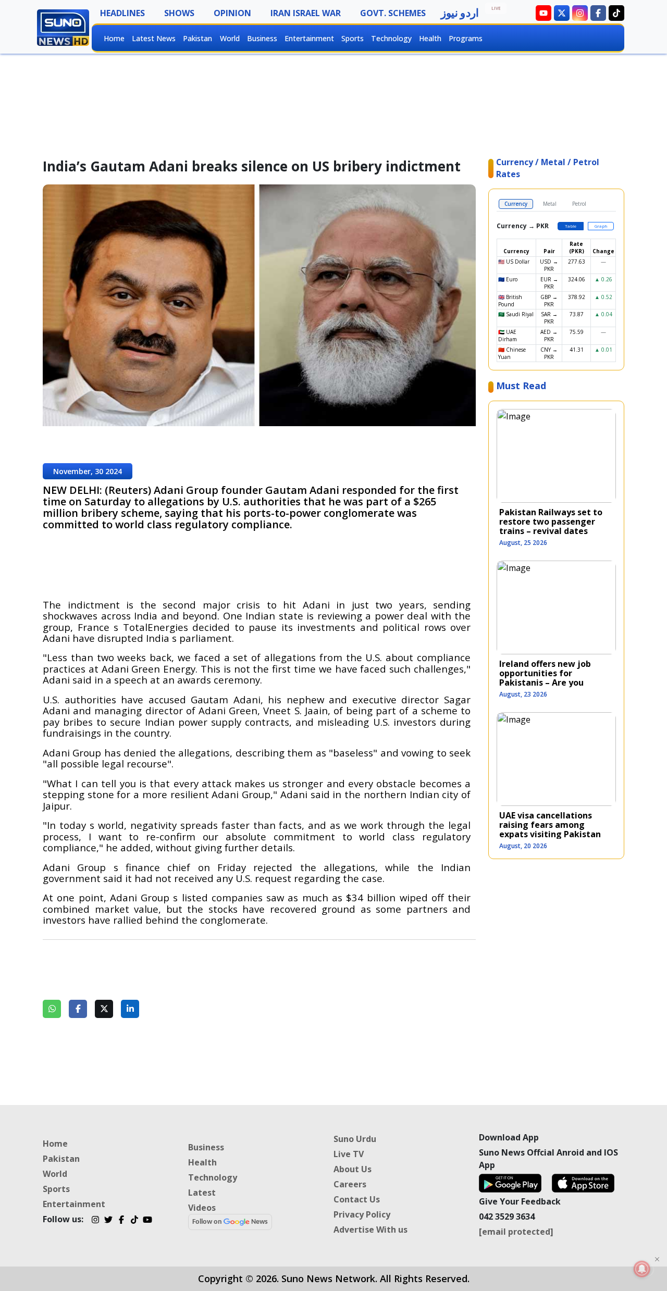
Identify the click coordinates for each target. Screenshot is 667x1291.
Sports (352, 38)
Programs (466, 38)
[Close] (657, 1259)
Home (114, 38)
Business (262, 38)
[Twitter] (108, 1220)
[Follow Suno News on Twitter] (562, 13)
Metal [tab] (550, 203)
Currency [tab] (515, 203)
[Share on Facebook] (78, 1009)
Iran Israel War (305, 13)
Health (430, 38)
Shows (179, 13)
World (230, 38)
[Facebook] (121, 1220)
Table (570, 226)
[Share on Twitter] (104, 1009)
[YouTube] (147, 1220)
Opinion (232, 13)
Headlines (122, 13)
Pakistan (197, 38)
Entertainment (309, 38)
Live (496, 8)
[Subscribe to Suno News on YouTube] (543, 13)
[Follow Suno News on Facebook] (598, 13)
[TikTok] (134, 1220)
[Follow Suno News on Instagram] (580, 13)
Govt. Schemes (393, 13)
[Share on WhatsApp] (52, 1009)
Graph (601, 226)
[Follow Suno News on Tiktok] (616, 13)
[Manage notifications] (641, 1268)
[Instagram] (95, 1220)
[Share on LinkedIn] (130, 1009)
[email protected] (516, 1231)
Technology (391, 38)
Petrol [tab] (579, 203)
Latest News (154, 38)
